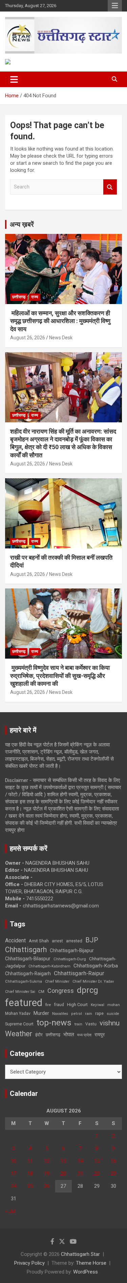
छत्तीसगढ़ (18, 297)
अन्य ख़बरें (22, 224)
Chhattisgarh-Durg (70, 959)
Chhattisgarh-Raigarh (28, 973)
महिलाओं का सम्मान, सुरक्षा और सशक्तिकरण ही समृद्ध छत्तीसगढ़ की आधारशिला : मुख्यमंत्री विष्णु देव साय (60, 321)
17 (13, 1173)
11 (30, 1161)
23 (113, 1173)
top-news (54, 1022)
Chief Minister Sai (20, 991)
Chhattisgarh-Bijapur (72, 950)
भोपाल (68, 1034)
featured (23, 1002)
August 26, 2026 (27, 337)
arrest (57, 941)
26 (46, 1186)
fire (48, 1004)
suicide (113, 1013)
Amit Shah (39, 940)
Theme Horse (91, 1263)
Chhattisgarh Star (80, 1254)
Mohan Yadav (17, 1013)
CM (41, 991)
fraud (59, 1004)
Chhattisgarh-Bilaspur (27, 958)
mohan (113, 1005)
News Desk (60, 337)
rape (99, 1013)
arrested (74, 940)
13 (63, 1161)
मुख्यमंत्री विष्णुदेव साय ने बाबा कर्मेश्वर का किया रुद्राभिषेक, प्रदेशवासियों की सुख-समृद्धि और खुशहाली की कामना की (60, 675)
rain (88, 1013)
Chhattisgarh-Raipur (79, 973)
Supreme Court (19, 1023)
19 (46, 1173)
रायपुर (99, 1034)
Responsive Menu (115, 6)
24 (13, 1186)
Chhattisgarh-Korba (95, 966)
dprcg (87, 990)
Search (110, 187)
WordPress (85, 1272)
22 (97, 1173)
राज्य (34, 297)
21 (80, 1173)
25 (30, 1186)
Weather (18, 1033)
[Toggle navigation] (14, 79)
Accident (15, 940)
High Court (77, 1004)
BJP (91, 940)
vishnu (110, 1023)
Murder (41, 1013)
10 (13, 1161)
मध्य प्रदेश (84, 1035)
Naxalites (60, 1013)
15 (97, 1161)
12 (46, 1161)
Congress (60, 990)
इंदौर (39, 1034)
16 (113, 1161)
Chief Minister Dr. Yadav (93, 981)
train (78, 1024)
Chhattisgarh (26, 949)
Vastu (91, 1024)
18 (30, 1173)
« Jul (10, 1211)
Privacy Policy (29, 1263)
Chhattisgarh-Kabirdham (49, 966)
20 (63, 1173)
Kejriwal (97, 1005)
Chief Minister (57, 981)
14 (80, 1161)
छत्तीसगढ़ (53, 1034)
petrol (76, 1013)
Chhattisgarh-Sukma (23, 981)
